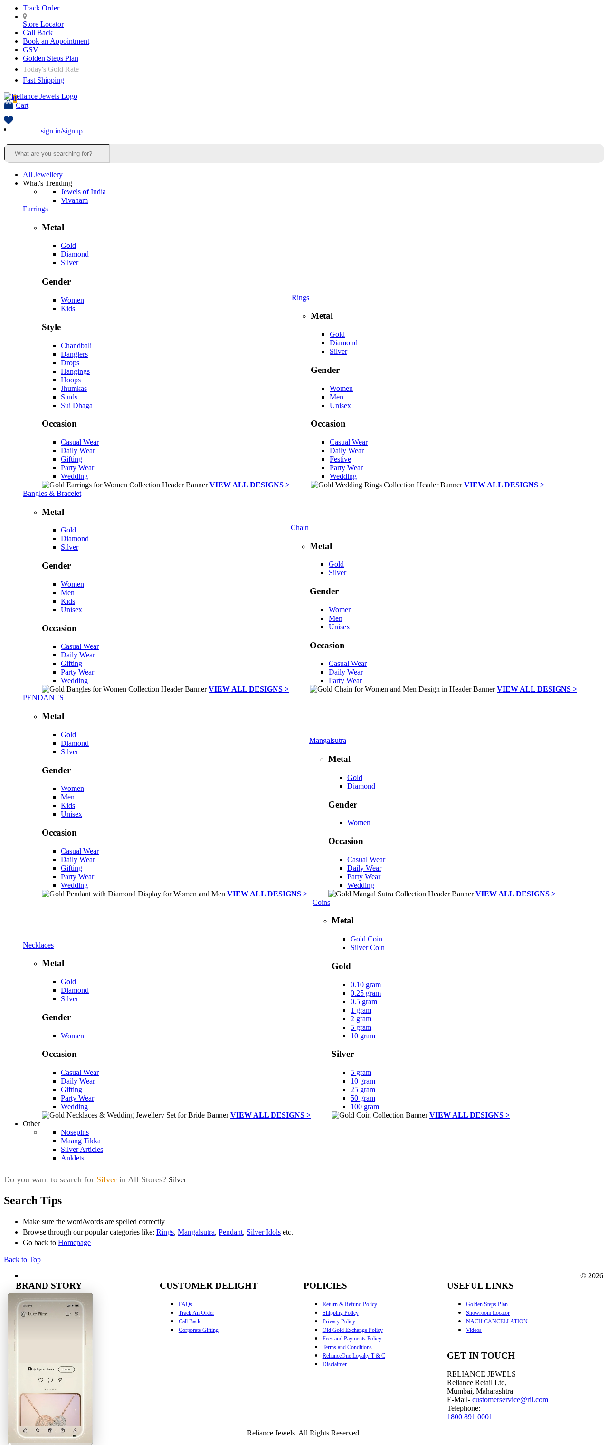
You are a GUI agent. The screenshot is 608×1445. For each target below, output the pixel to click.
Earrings (35, 209)
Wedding (74, 476)
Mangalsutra (327, 740)
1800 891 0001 (470, 1417)
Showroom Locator (488, 1313)
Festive (340, 459)
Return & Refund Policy (350, 1304)
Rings (300, 298)
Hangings (75, 371)
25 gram (363, 1089)
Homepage (74, 1242)
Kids (68, 308)
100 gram (365, 1107)
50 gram (363, 1098)
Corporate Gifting (198, 1330)
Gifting (71, 459)
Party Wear (77, 468)
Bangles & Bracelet (52, 493)
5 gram (361, 1027)
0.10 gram (366, 984)
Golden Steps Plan (50, 58)
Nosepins (75, 1132)
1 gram (361, 1010)
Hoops (71, 380)
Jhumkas (74, 388)
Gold (68, 245)
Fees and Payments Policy (352, 1338)
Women (72, 300)
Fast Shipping (43, 80)
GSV (30, 50)
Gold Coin (366, 939)
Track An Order (196, 1313)
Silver (69, 262)
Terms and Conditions (347, 1347)
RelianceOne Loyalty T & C (354, 1355)
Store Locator (43, 24)
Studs (69, 397)
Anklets (72, 1158)
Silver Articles (82, 1149)
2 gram (361, 1019)
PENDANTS (43, 698)
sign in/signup (62, 131)
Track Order (41, 8)
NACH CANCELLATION (497, 1321)
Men (336, 397)
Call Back (38, 33)
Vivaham (74, 200)
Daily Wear (78, 451)
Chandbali (76, 346)
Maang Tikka (81, 1141)
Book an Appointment (56, 41)
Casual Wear (80, 442)
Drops (70, 363)
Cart (20, 102)
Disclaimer (335, 1364)
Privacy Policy (339, 1321)
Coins (321, 902)
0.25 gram (366, 993)
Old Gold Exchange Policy (353, 1330)
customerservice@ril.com (510, 1400)
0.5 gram (364, 1002)
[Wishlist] (8, 121)
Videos (474, 1330)
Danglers (74, 354)
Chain (300, 527)
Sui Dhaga (77, 405)
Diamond (75, 254)
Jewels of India (83, 192)
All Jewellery (43, 175)
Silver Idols (264, 1232)
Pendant (230, 1232)
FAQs (185, 1304)
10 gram (363, 1036)
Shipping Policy (341, 1313)
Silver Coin (368, 947)
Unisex (340, 405)
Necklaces (38, 945)
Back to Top (22, 1259)
